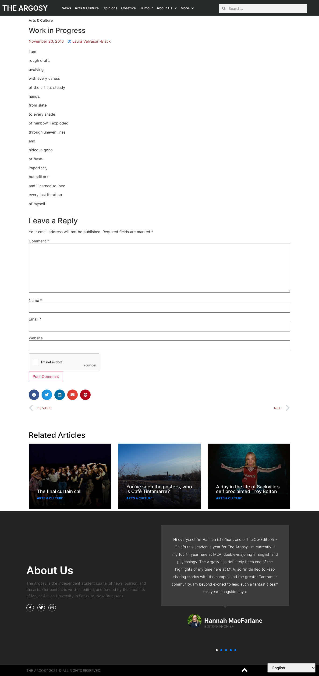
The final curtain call (59, 491)
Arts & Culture (87, 8)
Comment (39, 241)
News (66, 8)
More (185, 8)
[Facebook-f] (30, 607)
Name (35, 300)
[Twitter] (41, 607)
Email (35, 319)
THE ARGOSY (25, 8)
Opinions (110, 8)
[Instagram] (52, 607)
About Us (164, 8)
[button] (34, 395)
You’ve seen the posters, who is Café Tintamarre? (159, 489)
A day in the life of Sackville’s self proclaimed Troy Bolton (248, 489)
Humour (146, 8)
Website (36, 338)
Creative (128, 8)
